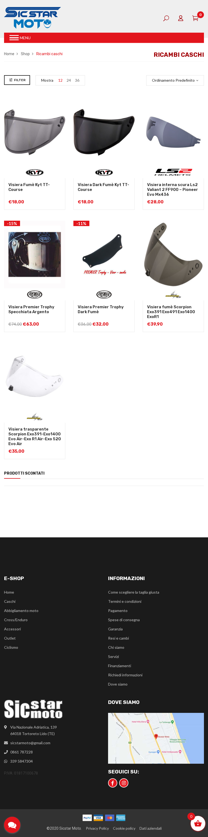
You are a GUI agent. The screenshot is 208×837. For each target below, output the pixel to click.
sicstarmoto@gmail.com (30, 742)
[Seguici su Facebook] (112, 783)
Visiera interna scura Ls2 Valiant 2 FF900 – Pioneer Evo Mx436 (172, 189)
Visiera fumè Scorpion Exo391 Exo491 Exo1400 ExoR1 (171, 312)
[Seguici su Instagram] (123, 783)
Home (9, 54)
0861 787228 (21, 752)
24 (69, 80)
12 (60, 80)
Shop (25, 54)
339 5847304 (21, 761)
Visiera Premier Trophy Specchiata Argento (31, 309)
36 (77, 80)
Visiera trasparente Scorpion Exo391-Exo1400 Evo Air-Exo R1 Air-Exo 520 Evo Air (34, 436)
